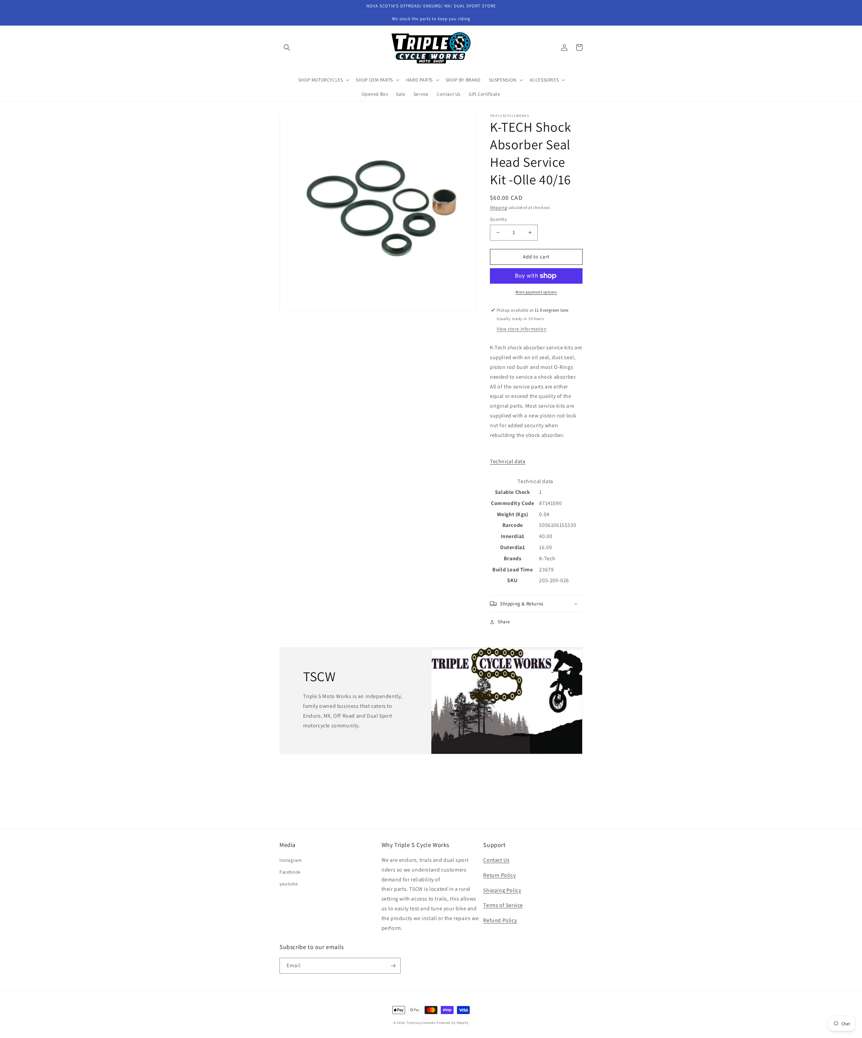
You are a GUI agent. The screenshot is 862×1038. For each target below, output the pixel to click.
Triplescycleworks (421, 1022)
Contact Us (496, 859)
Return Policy (499, 875)
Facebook (290, 872)
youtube (288, 884)
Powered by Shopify (452, 1022)
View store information (521, 329)
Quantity (498, 219)
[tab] (536, 462)
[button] (286, 47)
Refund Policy (500, 920)
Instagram (290, 860)
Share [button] (504, 622)
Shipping (498, 207)
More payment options (536, 291)
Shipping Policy (502, 890)
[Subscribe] (393, 966)
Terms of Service (503, 905)
